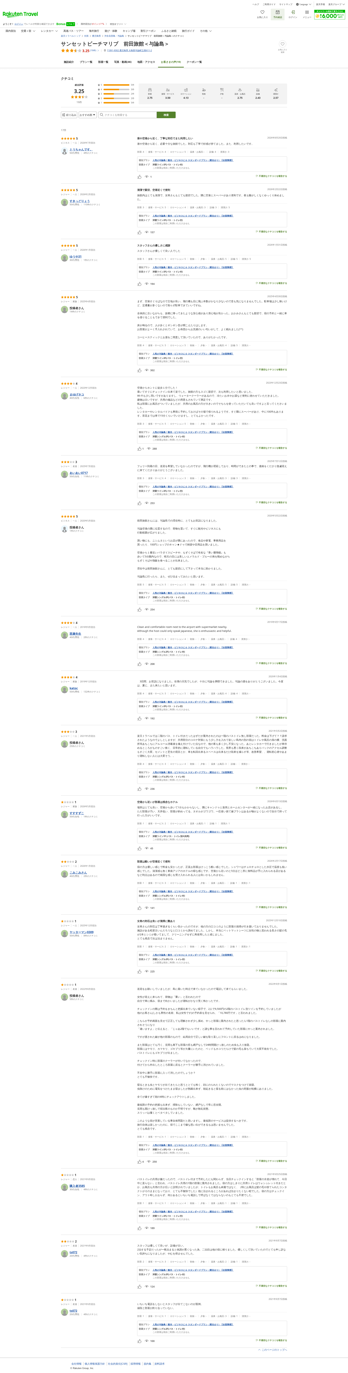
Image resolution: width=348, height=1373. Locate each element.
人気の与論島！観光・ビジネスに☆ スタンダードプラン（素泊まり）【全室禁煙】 (193, 160)
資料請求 (159, 1363)
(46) (123, 62)
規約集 (147, 1363)
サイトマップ (285, 4)
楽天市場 (320, 4)
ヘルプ (255, 4)
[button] (97, 150)
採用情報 (135, 1363)
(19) (171, 62)
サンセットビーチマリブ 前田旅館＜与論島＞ (115, 43)
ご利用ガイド (269, 4)
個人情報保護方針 (95, 1363)
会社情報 (76, 1363)
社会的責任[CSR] (117, 1363)
